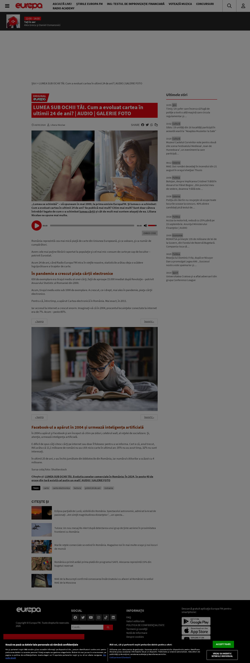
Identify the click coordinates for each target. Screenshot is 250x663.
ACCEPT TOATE (223, 644)
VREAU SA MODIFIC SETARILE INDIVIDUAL (222, 655)
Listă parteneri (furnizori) (120, 657)
